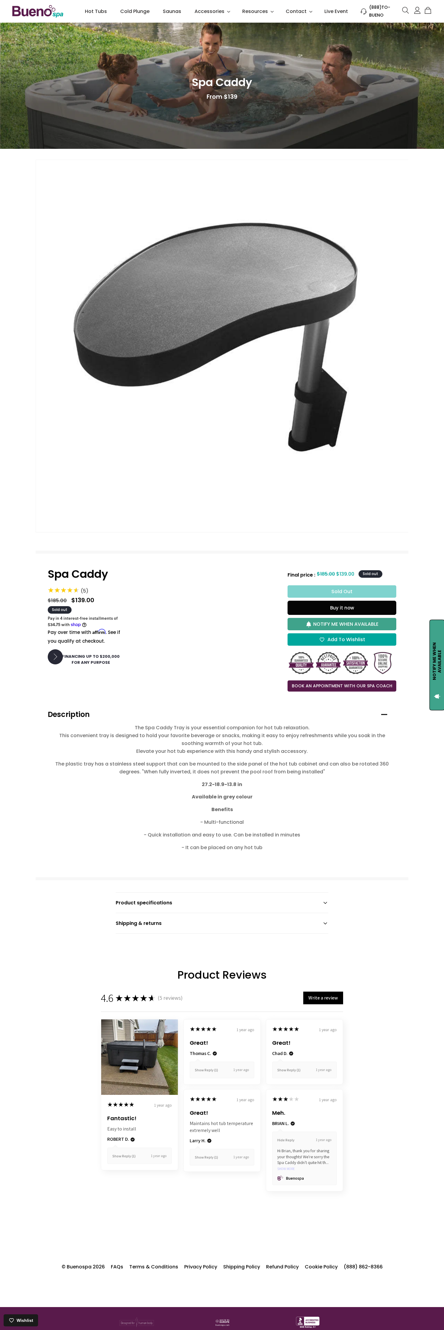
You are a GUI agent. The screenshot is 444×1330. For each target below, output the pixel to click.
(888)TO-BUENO (379, 11)
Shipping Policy (241, 1266)
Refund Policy (282, 1266)
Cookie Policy (321, 1266)
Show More (286, 1169)
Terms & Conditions (153, 1266)
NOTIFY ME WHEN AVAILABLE (345, 624)
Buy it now (342, 608)
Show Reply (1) (124, 1156)
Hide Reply (285, 1140)
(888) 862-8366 (363, 1266)
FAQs (117, 1266)
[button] (212, 11)
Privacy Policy (200, 1266)
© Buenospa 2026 (83, 1266)
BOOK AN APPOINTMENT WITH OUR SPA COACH (342, 686)
